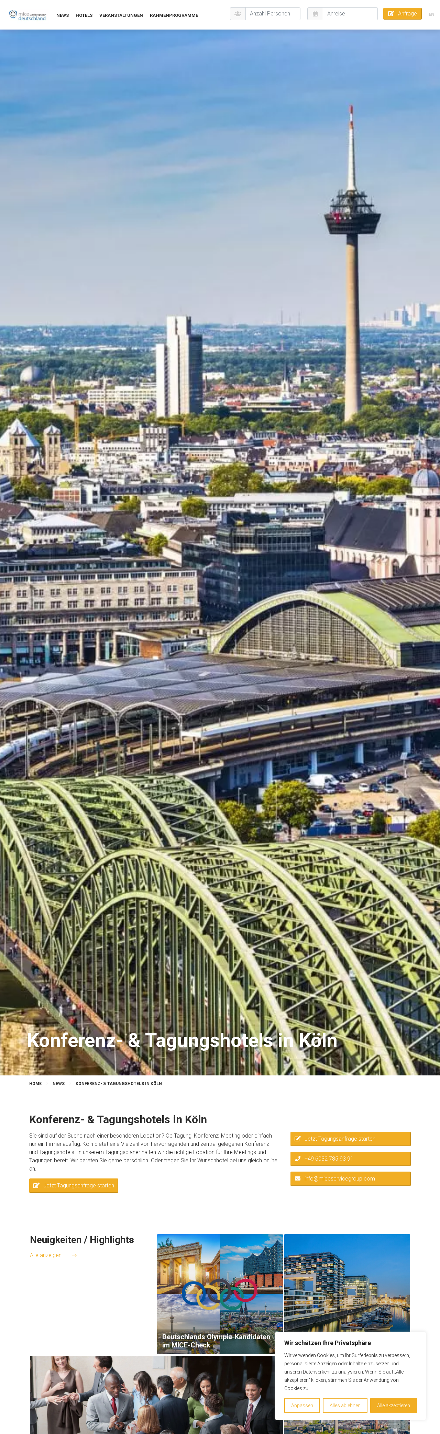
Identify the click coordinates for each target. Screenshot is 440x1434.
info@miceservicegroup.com (340, 1178)
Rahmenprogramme (174, 15)
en (431, 14)
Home (35, 1083)
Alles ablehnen (345, 1405)
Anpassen (302, 1405)
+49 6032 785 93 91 (329, 1158)
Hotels (84, 15)
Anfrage (407, 13)
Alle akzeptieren (393, 1405)
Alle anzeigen (46, 1255)
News (62, 15)
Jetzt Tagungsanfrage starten (78, 1185)
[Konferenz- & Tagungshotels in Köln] (28, 15)
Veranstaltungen (121, 15)
